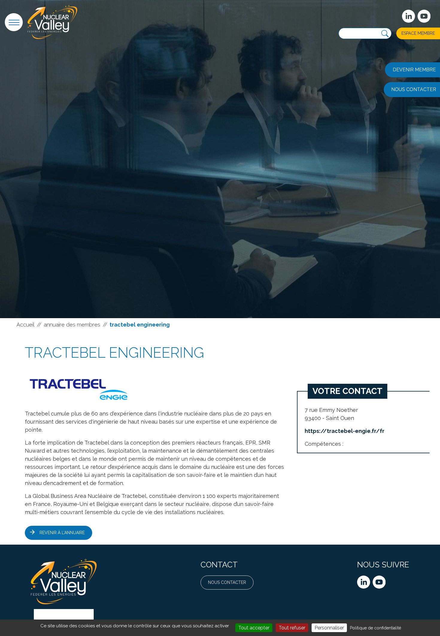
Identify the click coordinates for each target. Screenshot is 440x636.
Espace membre (418, 33)
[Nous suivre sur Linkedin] (363, 582)
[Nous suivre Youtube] (379, 582)
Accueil (25, 324)
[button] (14, 22)
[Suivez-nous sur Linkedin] (408, 16)
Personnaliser (329, 628)
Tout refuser (292, 628)
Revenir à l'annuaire (62, 532)
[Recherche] (385, 34)
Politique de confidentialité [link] (375, 628)
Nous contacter (227, 582)
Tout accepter (253, 628)
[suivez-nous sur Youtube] (424, 16)
